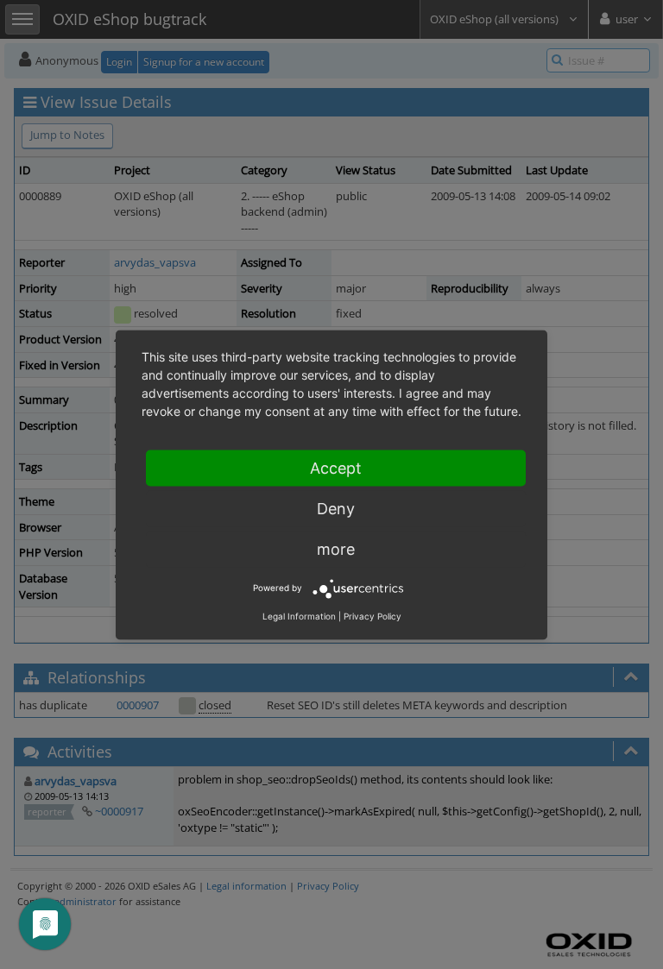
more (336, 548)
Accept (336, 467)
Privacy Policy (372, 615)
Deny (336, 508)
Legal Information (299, 615)
